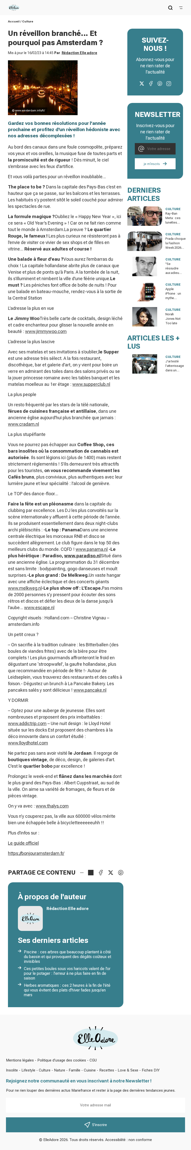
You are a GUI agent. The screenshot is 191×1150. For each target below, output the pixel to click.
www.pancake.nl (90, 690)
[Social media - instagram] (168, 83)
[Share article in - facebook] (100, 872)
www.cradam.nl (23, 424)
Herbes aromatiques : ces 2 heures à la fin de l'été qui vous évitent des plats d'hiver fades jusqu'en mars (67, 990)
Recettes (106, 1070)
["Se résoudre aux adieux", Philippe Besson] (144, 266)
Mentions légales (20, 1060)
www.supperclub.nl (91, 384)
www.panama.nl (92, 549)
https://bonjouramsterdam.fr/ (36, 853)
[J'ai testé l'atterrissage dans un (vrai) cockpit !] (144, 364)
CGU (93, 1060)
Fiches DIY (151, 1070)
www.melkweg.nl (25, 588)
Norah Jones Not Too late (173, 318)
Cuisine (90, 1070)
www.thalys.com (52, 806)
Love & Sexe (128, 1070)
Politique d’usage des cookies (61, 1060)
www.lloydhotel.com (28, 742)
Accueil (14, 21)
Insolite (12, 1070)
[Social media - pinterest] (159, 83)
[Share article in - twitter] (110, 872)
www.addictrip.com (27, 723)
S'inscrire (99, 1125)
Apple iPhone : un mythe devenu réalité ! (173, 298)
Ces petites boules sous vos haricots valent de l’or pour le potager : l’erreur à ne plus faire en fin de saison (67, 973)
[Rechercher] (170, 7)
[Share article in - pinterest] (120, 872)
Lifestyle (28, 1070)
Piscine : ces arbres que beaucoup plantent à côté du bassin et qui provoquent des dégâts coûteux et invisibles (67, 957)
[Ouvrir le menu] (181, 7)
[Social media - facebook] (150, 83)
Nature (59, 1070)
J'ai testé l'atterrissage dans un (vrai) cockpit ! (174, 370)
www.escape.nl (39, 607)
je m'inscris (152, 164)
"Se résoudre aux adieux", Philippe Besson (174, 273)
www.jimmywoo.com (46, 331)
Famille (74, 1070)
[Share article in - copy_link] (91, 872)
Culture (27, 21)
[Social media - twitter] (141, 83)
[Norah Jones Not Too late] (144, 317)
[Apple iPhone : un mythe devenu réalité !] (144, 291)
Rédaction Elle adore (79, 53)
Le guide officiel (23, 843)
